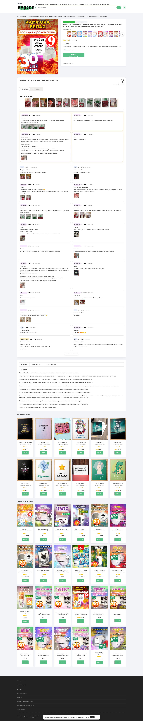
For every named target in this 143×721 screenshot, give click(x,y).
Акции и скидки (21, 709)
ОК (92, 717)
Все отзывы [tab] (24, 89)
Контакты (19, 697)
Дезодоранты (53, 4)
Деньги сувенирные (73, 4)
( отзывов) (73, 40)
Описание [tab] (24, 364)
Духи (60, 4)
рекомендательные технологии (64, 717)
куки (54, 717)
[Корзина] (124, 7)
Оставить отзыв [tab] (51, 364)
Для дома (19, 16)
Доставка (19, 689)
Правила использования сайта (25, 701)
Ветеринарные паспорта (42, 4)
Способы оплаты (21, 685)
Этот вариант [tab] (36, 89)
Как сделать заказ (22, 681)
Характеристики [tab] (36, 364)
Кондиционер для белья (85, 4)
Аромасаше (96, 4)
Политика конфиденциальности (25, 705)
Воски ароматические (29, 16)
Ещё (108, 4)
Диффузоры (103, 4)
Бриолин (64, 4)
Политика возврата (22, 693)
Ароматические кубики (42, 16)
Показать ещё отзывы (71, 353)
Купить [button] (25, 452)
